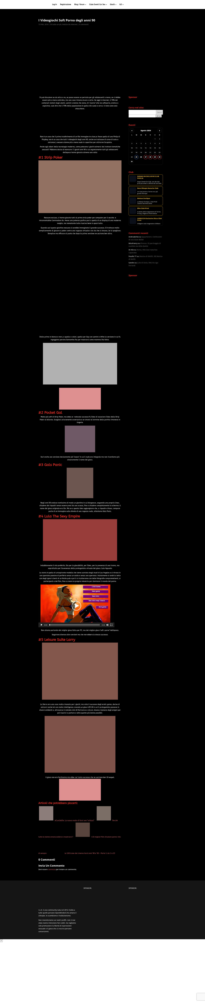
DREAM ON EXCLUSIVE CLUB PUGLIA (148, 177)
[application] (76, 605)
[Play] (41, 625)
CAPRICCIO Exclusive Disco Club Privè (149, 219)
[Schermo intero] (111, 625)
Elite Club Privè (143, 208)
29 (155, 157)
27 (146, 157)
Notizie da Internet (69, 24)
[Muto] (107, 625)
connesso (52, 869)
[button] (76, 606)
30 (159, 157)
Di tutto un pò (55, 24)
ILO (120, 4)
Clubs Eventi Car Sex (97, 4)
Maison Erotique (143, 198)
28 (150, 157)
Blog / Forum (79, 4)
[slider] (74, 624)
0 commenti (84, 24)
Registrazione (65, 4)
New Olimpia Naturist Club (147, 188)
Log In (54, 4)
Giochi (112, 4)
